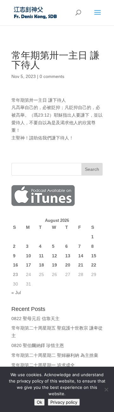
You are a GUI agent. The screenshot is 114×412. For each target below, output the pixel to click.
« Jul (16, 292)
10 (28, 255)
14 (80, 255)
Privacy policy (63, 402)
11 (41, 255)
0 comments (52, 76)
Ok (39, 402)
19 (54, 264)
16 (15, 264)
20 (67, 264)
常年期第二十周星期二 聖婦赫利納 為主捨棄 (54, 355)
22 (93, 264)
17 (28, 264)
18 (41, 264)
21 (80, 264)
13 (67, 255)
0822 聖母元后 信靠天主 (35, 318)
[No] (106, 389)
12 (54, 255)
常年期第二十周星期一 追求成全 (43, 365)
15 (93, 255)
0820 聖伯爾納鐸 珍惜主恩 (37, 345)
